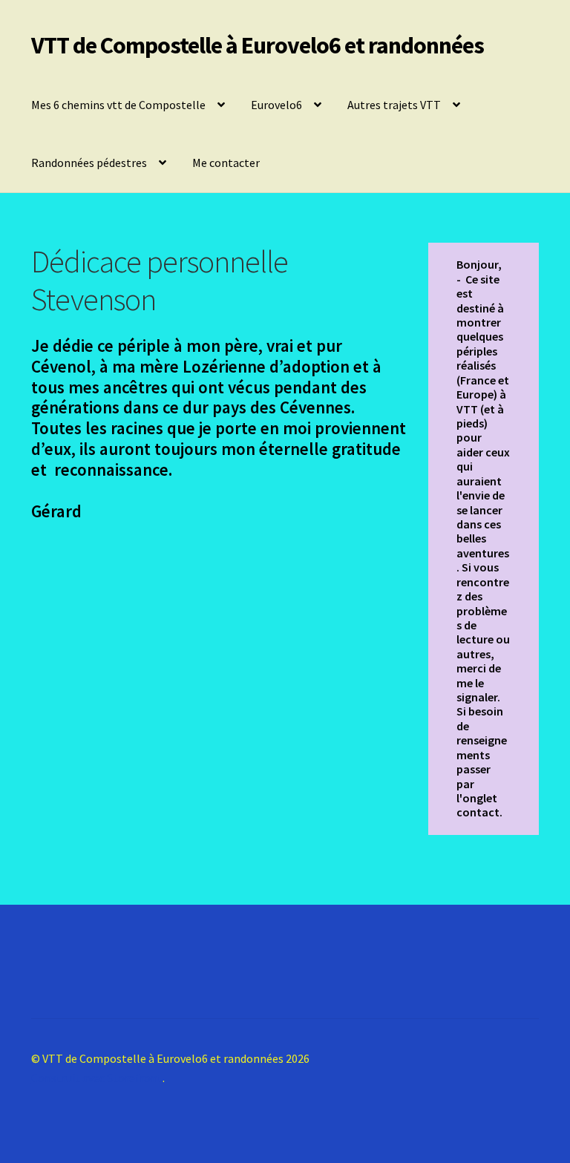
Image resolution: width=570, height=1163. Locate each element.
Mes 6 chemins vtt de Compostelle (118, 104)
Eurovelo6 (276, 104)
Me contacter (226, 162)
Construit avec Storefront (97, 1077)
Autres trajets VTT (394, 104)
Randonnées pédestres (89, 162)
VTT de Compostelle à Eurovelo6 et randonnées (257, 45)
